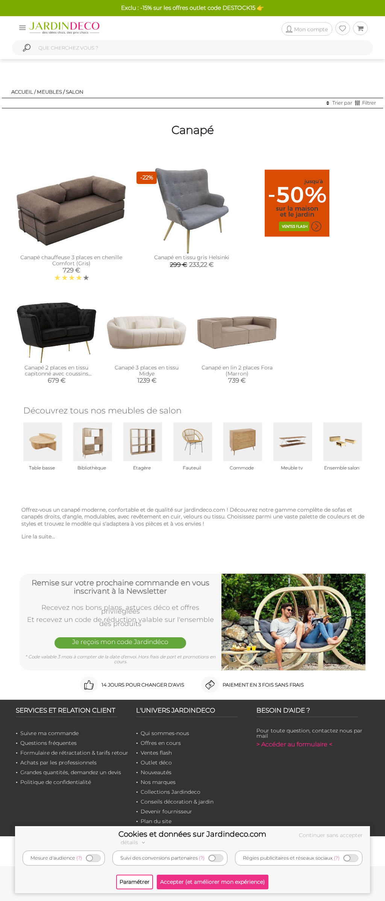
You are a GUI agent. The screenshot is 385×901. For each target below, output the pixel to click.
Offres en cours (161, 743)
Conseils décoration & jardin (177, 801)
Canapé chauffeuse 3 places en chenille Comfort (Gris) (71, 260)
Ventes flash (156, 752)
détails (130, 842)
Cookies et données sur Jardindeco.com (192, 834)
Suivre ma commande (49, 733)
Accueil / (23, 92)
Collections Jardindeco (170, 792)
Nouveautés (156, 772)
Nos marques (158, 782)
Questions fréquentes (48, 743)
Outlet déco (156, 762)
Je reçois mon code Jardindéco (120, 642)
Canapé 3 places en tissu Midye (147, 370)
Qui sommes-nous (165, 733)
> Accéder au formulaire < (294, 744)
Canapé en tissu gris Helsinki (191, 257)
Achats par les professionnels (58, 762)
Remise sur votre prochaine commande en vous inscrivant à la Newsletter (120, 587)
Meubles (49, 92)
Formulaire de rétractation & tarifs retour (74, 752)
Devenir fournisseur (166, 811)
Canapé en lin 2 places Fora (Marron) (237, 370)
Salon (74, 92)
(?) (79, 858)
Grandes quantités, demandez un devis (70, 772)
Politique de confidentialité (55, 782)
